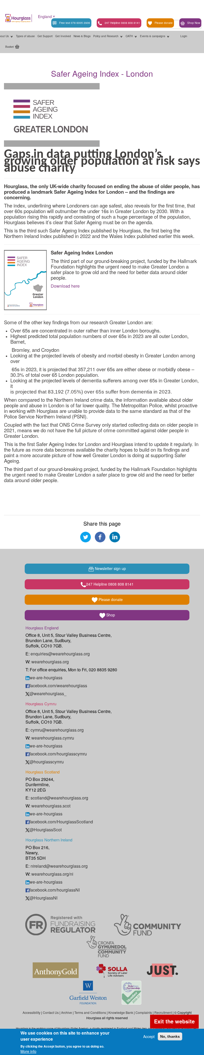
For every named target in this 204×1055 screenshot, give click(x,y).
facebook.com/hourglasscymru (58, 754)
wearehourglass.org (50, 662)
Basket (9, 47)
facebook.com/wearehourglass (58, 685)
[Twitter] (85, 536)
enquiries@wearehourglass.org (60, 654)
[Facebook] (100, 536)
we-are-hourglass (45, 677)
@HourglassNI (43, 898)
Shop (110, 614)
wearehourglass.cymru (52, 738)
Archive (66, 1012)
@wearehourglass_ (47, 693)
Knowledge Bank (120, 1012)
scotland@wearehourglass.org (59, 798)
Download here (65, 286)
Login (183, 36)
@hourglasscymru (46, 762)
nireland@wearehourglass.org (59, 866)
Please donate (164, 23)
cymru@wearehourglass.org (57, 730)
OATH (130, 36)
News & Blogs (82, 36)
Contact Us (51, 1012)
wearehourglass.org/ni (52, 874)
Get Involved (63, 36)
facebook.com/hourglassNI (54, 890)
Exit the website (174, 1021)
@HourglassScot (45, 830)
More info (28, 1051)
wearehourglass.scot (50, 806)
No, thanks (170, 1036)
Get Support (45, 36)
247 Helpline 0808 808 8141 (122, 23)
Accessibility (31, 1012)
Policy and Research (106, 36)
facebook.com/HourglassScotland (61, 822)
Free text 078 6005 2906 (74, 23)
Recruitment (163, 1012)
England (45, 16)
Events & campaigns (153, 36)
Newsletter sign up (110, 568)
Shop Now (193, 23)
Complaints (143, 1012)
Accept (149, 1036)
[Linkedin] (114, 536)
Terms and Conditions (90, 1012)
